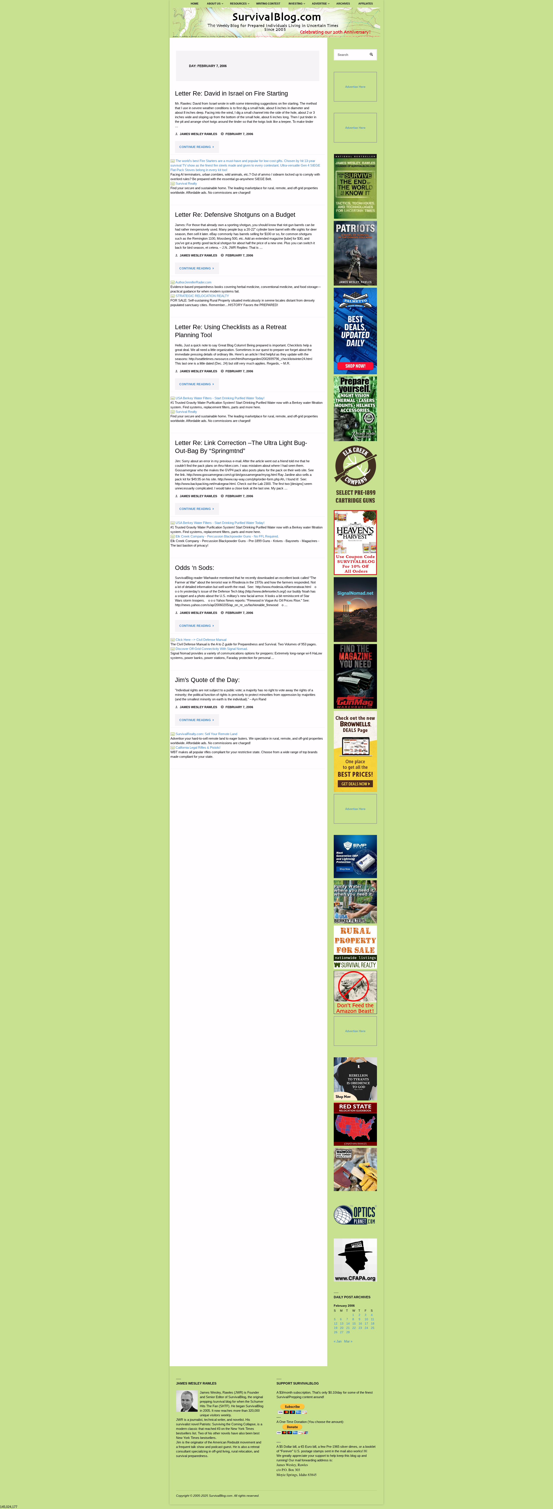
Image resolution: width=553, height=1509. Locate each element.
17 (366, 1323)
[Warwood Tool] (355, 1169)
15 (354, 1323)
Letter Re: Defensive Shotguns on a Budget (235, 214)
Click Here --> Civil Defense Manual (198, 639)
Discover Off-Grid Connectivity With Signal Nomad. (209, 649)
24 (366, 1328)
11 (372, 1319)
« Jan (338, 1341)
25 (372, 1328)
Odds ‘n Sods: (194, 567)
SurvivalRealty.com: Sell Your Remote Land (204, 734)
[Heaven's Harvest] (355, 542)
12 (335, 1323)
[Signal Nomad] (355, 609)
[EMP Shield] (355, 856)
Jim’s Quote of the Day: (207, 679)
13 (341, 1323)
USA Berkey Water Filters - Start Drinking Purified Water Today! (217, 398)
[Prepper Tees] (355, 1078)
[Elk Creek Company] (355, 475)
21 (348, 1328)
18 (372, 1323)
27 (341, 1332)
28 (348, 1332)
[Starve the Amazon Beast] (355, 992)
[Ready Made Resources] (355, 408)
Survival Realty (184, 183)
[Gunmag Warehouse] (355, 676)
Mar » (348, 1341)
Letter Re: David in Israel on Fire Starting (231, 93)
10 (366, 1319)
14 (348, 1323)
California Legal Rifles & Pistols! (195, 747)
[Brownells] (355, 751)
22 (354, 1328)
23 (360, 1328)
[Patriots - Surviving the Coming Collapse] (355, 253)
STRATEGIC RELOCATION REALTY (200, 296)
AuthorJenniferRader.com (191, 282)
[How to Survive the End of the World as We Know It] (355, 186)
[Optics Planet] (355, 1214)
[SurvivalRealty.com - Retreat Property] (355, 947)
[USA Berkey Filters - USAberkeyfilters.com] (355, 901)
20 (341, 1328)
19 (335, 1328)
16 (360, 1323)
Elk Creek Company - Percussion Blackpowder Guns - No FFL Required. (225, 536)
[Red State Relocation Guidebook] (355, 1124)
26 (335, 1332)
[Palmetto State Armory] (355, 331)
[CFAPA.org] (355, 1260)
